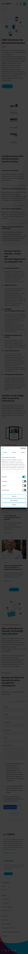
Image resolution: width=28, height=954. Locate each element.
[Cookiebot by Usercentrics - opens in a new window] (20, 448)
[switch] (24, 481)
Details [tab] (14, 452)
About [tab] (23, 452)
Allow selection (14, 500)
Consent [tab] (5, 452)
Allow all (14, 496)
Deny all (14, 504)
